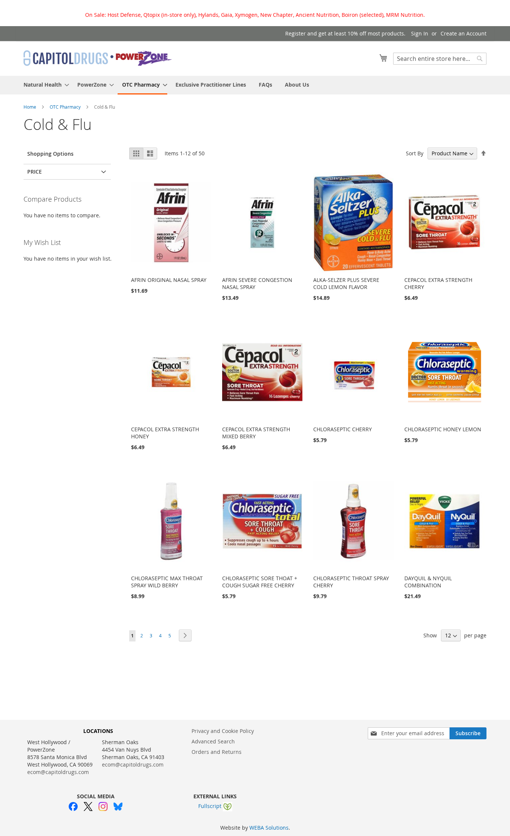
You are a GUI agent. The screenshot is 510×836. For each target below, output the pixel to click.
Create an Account (463, 33)
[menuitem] (44, 84)
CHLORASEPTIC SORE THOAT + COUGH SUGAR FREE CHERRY (259, 582)
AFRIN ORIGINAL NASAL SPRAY (168, 279)
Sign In (419, 33)
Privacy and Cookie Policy (223, 730)
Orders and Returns (217, 751)
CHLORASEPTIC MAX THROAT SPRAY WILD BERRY (167, 582)
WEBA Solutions (269, 827)
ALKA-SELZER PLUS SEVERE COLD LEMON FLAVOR (346, 283)
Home (30, 107)
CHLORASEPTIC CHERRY (342, 429)
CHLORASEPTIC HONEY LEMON (442, 429)
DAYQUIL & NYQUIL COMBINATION (428, 582)
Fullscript (210, 805)
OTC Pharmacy (66, 107)
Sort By (414, 153)
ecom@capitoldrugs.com (58, 772)
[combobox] (439, 59)
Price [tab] (34, 171)
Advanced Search (213, 741)
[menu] (255, 85)
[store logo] (98, 58)
